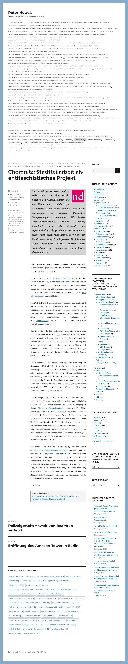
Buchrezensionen (105, 205)
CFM (98, 431)
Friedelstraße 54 (55, 594)
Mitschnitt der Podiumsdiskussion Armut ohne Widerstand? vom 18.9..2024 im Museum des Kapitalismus (77, 34)
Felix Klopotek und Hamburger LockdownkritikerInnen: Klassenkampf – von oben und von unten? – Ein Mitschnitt (39, 98)
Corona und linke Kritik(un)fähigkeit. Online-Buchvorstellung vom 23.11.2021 (73, 130)
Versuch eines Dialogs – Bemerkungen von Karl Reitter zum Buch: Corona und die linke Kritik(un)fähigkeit (77, 112)
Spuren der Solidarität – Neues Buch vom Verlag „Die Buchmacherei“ (27, 45)
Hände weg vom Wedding (37, 603)
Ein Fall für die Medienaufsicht (106, 526)
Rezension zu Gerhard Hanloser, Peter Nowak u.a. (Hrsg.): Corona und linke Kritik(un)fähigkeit (66, 109)
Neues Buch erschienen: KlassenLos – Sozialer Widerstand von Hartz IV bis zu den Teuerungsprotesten (36, 57)
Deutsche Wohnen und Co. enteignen (26, 589)
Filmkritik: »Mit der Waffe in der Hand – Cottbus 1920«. (54, 63)
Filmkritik (98, 197)
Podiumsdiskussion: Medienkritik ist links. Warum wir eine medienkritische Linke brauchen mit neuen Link (37, 43)
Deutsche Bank (100, 433)
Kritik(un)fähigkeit (100, 103)
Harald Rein (65, 598)
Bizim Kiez (15, 581)
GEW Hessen (105, 347)
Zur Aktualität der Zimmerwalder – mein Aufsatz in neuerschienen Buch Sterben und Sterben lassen (35, 40)
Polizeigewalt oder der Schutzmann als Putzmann (91, 54)
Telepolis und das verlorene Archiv (17, 31)
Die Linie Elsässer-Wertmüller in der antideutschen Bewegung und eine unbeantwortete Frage (34, 25)
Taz (35, 625)
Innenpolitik (15, 200)
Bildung (99, 239)
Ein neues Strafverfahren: (67, 80)
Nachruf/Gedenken (101, 226)
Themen (52, 139)
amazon (97, 420)
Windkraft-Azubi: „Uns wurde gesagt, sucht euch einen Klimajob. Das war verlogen (106, 508)
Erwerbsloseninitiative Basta (22, 594)
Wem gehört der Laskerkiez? (36, 629)
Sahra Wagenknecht (19, 625)
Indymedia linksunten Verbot (22, 607)
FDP (97, 392)
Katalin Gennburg (13, 219)
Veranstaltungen (80, 139)
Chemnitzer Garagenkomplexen (51, 408)
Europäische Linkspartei (105, 389)
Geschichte (98, 224)
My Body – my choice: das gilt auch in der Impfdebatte (85, 106)
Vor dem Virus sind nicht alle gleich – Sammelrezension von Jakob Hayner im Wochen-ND (75, 115)
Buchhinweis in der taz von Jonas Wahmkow (106, 109)
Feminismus (101, 242)
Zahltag (10, 100)
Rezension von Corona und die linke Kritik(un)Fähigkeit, (23, 109)
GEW (100, 342)
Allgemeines (101, 231)
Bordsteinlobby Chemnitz (16, 212)
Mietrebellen (65, 616)
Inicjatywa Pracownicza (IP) (107, 363)
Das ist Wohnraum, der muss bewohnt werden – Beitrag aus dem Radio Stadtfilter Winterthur (73, 45)
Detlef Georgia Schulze (37, 585)
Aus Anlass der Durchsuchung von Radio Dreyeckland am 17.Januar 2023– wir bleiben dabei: (33, 80)
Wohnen (110, 98)
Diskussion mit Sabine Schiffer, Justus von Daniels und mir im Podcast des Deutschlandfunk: (33, 51)
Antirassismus (100, 192)
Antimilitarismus (101, 189)
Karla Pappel (16, 611)
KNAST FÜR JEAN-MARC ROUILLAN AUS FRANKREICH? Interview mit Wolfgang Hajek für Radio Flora (35, 145)
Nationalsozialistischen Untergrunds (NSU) (51, 450)
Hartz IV (79, 598)
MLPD (98, 394)
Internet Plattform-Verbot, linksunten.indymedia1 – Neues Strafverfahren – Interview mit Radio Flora (35, 83)
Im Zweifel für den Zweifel (104, 561)
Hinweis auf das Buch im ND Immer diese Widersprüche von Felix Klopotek (28, 115)
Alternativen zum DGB (109, 305)
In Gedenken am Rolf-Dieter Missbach (78, 43)
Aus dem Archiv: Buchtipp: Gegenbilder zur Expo (105, 28)
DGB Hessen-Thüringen (110, 318)
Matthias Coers (33, 616)
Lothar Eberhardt (50, 611)
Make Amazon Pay (70, 611)
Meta (26, 142)
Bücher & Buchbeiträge (94, 139)
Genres (60, 139)
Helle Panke (15, 603)
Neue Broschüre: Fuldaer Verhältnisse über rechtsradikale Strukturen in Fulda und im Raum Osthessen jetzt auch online (78, 86)
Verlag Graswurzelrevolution (63, 625)
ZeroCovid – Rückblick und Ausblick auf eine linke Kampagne (89, 98)
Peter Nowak (20, 12)
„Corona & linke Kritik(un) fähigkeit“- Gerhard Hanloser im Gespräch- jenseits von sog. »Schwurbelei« (35, 133)
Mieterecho (49, 616)
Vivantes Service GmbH (103, 441)
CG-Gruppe (98, 425)
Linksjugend (103, 386)
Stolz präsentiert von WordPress (33, 652)
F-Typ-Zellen (28, 100)
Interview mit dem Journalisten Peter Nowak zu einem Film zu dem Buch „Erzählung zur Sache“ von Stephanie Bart (71, 48)
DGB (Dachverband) (106, 302)
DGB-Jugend (105, 334)
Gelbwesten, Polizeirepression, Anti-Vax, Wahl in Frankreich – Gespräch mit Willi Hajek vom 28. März (35, 95)
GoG (98, 360)
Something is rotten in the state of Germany (77, 83)
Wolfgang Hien (60, 629)
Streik (116, 98)
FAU (41, 594)
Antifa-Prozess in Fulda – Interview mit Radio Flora (22, 151)
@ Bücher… (69, 139)
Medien (99, 255)
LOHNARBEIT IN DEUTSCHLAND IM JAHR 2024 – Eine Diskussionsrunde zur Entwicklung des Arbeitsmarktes (37, 37)
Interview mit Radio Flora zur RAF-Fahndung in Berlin (23, 48)
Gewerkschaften (100, 294)
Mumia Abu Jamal (18, 620)
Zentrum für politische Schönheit (24, 633)
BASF (96, 423)
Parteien (97, 368)
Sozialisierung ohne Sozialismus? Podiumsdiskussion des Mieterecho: (27, 22)
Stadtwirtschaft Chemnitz (16, 232)
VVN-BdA (14, 629)
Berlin (30, 576)
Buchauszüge (101, 213)
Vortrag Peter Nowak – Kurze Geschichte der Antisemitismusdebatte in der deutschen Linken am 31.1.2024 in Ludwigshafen (41, 54)
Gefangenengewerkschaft (21, 598)
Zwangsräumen (38, 100)
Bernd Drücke (73, 576)
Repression (100, 258)
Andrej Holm (16, 576)
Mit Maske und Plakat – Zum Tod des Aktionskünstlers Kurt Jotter (26, 71)
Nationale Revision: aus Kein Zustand (86, 60)
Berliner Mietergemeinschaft (50, 576)
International (101, 250)
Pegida (34, 620)
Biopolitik (98, 195)
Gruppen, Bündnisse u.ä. (103, 357)
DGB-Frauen (105, 328)
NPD (98, 397)
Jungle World (73, 607)
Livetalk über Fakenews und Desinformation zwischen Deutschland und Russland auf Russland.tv (57, 142)
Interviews (100, 221)
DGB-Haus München (108, 331)
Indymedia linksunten (63, 603)
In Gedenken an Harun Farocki (73, 145)
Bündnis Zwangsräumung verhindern (54, 581)
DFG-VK (51, 589)
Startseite (11, 139)
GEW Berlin (104, 344)
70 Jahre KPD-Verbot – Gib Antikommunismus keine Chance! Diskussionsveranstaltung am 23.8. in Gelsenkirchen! (78, 22)
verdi (43, 625)
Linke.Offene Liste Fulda (107, 381)
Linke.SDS (102, 384)
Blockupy (29, 581)
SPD (97, 400)
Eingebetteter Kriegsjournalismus (100, 83)
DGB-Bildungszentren (109, 323)
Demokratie (48, 100)
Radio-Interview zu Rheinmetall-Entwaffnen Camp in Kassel (87, 66)
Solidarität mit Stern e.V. (96, 43)
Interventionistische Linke (51, 607)
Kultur (98, 253)
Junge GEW (104, 350)
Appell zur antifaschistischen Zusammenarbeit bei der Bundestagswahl (27, 34)
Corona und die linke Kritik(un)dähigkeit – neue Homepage (24, 69)
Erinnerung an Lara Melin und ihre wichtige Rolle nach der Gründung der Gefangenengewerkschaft (35, 118)
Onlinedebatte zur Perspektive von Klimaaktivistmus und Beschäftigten (54, 60)
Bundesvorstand (106, 310)
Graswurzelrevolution (46, 598)
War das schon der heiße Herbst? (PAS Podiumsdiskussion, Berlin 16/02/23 (88, 57)
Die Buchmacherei (67, 589)
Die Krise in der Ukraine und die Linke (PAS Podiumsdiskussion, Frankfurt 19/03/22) (30, 89)
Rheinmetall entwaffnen (53, 620)
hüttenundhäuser (17, 197)
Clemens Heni (16, 585)
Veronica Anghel (100, 266)
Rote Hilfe (72, 620)
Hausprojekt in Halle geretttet (106, 532)
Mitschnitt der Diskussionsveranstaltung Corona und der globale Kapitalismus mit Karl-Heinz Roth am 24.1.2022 (38, 106)
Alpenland (98, 418)
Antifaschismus (16, 194)
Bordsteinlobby (42, 320)
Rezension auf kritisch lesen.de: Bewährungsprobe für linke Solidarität (27, 112)
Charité (97, 428)
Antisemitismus (19, 100)
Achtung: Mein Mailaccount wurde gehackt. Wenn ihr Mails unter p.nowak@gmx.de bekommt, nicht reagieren (38, 66)
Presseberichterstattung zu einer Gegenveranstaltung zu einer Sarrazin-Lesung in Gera (32, 148)
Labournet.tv (32, 611)
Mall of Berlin (16, 616)
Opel (95, 439)
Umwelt (13, 205)
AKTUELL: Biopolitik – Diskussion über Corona (34, 139)
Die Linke (100, 371)
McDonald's (99, 436)
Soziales (13, 202)
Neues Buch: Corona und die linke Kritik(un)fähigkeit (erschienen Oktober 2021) (29, 130)
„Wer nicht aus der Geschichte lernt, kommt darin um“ (23, 63)
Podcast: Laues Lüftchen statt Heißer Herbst (20, 60)
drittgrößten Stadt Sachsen (64, 278)
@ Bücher (100, 203)
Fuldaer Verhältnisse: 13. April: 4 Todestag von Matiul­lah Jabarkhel (26, 86)
